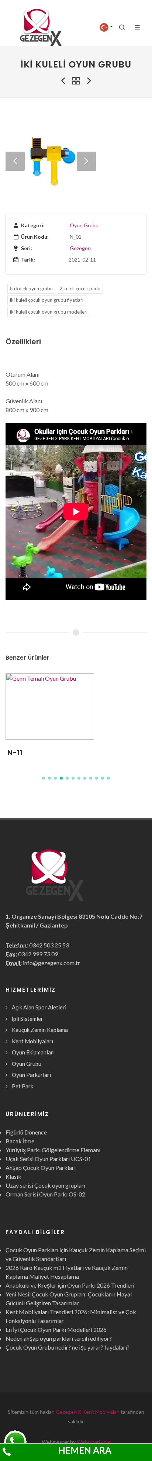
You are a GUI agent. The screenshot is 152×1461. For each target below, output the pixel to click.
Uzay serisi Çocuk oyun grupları (45, 1185)
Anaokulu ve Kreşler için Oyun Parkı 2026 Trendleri (70, 1285)
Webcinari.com (94, 1441)
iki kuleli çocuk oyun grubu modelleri (48, 312)
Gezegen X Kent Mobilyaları (88, 1412)
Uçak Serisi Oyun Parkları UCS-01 (48, 1158)
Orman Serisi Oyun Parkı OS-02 (45, 1194)
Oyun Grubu (84, 225)
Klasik (13, 1176)
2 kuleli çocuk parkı (79, 288)
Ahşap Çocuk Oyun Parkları (41, 1167)
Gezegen (80, 248)
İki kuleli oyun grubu (31, 288)
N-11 (15, 752)
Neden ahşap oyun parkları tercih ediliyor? (59, 1338)
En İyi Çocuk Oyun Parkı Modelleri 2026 (56, 1329)
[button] (43, 778)
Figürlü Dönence (26, 1132)
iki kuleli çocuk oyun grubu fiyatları (46, 300)
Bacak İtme (20, 1140)
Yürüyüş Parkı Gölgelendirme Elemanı (53, 1149)
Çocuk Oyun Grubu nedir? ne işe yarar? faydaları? (67, 1347)
